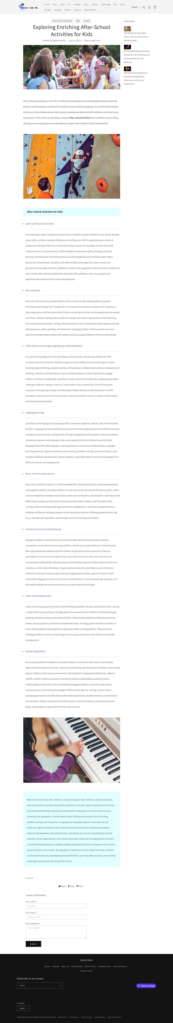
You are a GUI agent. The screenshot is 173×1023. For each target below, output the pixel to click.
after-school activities (62, 20)
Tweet (63, 886)
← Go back (28, 878)
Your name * (31, 901)
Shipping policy (100, 1017)
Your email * (31, 912)
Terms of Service (120, 966)
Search (47, 966)
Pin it (81, 886)
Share (72, 886)
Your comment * (33, 923)
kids (78, 20)
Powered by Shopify (49, 1017)
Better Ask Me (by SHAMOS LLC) (32, 1017)
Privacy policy (74, 1017)
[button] (144, 7)
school (87, 20)
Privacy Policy (76, 966)
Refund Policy (90, 966)
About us (65, 966)
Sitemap (55, 966)
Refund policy (62, 1017)
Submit (33, 944)
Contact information (114, 1017)
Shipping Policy (104, 966)
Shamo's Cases (86, 971)
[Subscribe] (59, 986)
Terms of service (86, 1017)
